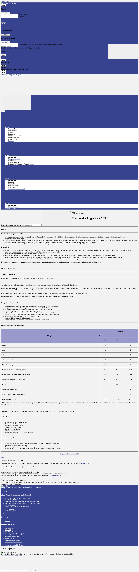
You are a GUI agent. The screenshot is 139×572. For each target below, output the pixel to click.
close (3, 111)
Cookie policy (9, 528)
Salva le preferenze (15, 484)
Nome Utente (23, 14)
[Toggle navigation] (16, 102)
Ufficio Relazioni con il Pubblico (14, 533)
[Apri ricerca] (123, 51)
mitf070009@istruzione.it (24, 501)
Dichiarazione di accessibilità (13, 535)
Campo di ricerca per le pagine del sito (12, 225)
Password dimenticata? (7, 20)
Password (21, 16)
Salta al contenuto (6, 1)
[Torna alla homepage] (12, 75)
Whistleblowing (9, 538)
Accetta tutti (30, 467)
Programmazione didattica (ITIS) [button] (69, 454)
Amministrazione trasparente (13, 542)
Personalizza (5, 467)
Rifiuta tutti (16, 467)
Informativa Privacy (10, 531)
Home (73, 212)
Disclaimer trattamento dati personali (12, 556)
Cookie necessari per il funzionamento (12, 480)
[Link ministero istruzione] (9, 3)
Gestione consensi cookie (12, 540)
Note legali (8, 530)
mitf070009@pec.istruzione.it (24, 503)
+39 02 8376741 (12, 500)
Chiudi (3, 55)
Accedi (3, 5)
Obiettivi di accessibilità (12, 536)
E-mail (21, 44)
